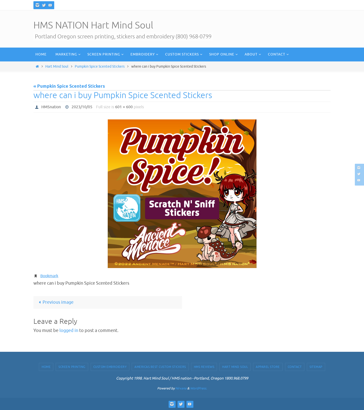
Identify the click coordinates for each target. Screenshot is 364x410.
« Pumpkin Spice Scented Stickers (69, 86)
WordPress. (198, 388)
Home (46, 367)
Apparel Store (268, 367)
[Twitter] (44, 5)
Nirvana (180, 388)
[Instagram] (37, 5)
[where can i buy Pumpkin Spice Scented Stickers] (182, 193)
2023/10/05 (82, 107)
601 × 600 (124, 107)
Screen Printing (71, 367)
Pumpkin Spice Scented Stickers (100, 66)
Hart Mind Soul (56, 66)
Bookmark (49, 275)
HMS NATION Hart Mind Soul (93, 25)
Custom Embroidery (110, 367)
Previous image (58, 302)
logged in (68, 330)
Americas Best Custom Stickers (160, 367)
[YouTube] (50, 5)
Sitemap (316, 367)
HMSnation (51, 107)
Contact (295, 367)
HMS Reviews (204, 367)
